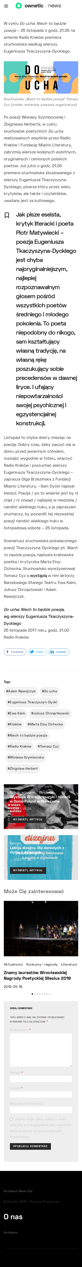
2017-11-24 (22, 809)
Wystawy (46, 792)
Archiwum (11, 1232)
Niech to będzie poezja (28, 735)
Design (15, 843)
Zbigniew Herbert (24, 768)
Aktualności (13, 964)
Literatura (69, 964)
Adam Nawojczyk (22, 691)
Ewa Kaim (17, 713)
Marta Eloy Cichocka (46, 724)
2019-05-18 (13, 987)
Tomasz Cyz (49, 746)
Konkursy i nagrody (42, 964)
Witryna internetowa (26, 1104)
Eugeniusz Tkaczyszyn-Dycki (33, 702)
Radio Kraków (20, 746)
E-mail (16, 1088)
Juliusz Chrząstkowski (51, 713)
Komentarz (19, 1030)
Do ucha (50, 691)
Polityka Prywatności (45, 1202)
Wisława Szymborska (27, 757)
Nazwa (16, 1072)
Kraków (16, 724)
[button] (32, 994)
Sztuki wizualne (22, 792)
